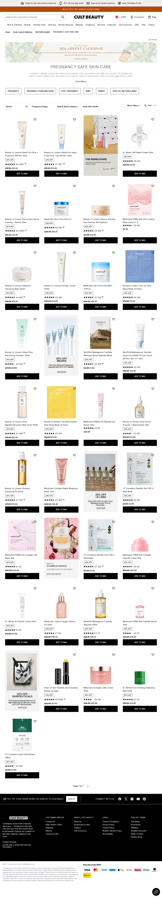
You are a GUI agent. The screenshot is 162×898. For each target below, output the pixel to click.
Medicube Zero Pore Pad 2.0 (57, 219)
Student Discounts (138, 831)
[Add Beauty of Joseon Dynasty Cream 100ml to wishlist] (74, 253)
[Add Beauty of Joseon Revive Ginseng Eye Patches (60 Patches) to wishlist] (114, 186)
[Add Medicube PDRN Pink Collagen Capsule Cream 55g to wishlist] (153, 522)
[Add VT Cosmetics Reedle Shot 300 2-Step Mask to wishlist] (114, 522)
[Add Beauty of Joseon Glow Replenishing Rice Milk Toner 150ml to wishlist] (35, 389)
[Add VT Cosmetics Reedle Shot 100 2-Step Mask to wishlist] (153, 455)
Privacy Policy (108, 825)
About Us (78, 821)
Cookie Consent (9, 842)
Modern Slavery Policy (112, 831)
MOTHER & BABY (43, 32)
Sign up (71, 799)
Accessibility (108, 834)
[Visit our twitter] (126, 799)
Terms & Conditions (111, 821)
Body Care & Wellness (22, 32)
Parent (101, 91)
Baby (88, 91)
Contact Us (50, 821)
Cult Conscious (80, 831)
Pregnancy (13, 91)
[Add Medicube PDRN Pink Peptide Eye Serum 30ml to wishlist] (114, 389)
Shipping (49, 828)
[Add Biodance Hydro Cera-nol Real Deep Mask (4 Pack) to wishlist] (153, 253)
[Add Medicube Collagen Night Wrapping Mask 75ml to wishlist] (74, 455)
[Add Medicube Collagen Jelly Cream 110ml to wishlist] (114, 655)
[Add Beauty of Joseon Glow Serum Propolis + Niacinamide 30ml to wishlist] (153, 389)
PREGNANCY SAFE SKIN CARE (81, 66)
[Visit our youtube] (138, 799)
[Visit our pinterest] (144, 799)
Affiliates (134, 828)
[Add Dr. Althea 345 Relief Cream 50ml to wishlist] (153, 119)
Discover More (81, 59)
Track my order (52, 834)
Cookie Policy (108, 828)
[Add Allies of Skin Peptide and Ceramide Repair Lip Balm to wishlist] (74, 655)
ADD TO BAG (22, 173)
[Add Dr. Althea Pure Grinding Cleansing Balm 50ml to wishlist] (153, 655)
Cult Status (135, 821)
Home (7, 32)
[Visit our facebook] (120, 799)
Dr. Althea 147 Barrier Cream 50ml (20, 621)
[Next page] (88, 786)
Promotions (135, 825)
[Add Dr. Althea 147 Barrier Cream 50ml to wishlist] (35, 588)
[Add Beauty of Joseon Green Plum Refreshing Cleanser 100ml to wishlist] (35, 319)
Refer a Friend (137, 834)
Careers (77, 828)
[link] (137, 17)
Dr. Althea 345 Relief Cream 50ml (138, 152)
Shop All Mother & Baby (125, 91)
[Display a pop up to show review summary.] (25, 164)
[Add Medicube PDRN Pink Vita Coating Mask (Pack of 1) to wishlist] (153, 186)
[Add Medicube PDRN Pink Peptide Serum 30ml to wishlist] (153, 588)
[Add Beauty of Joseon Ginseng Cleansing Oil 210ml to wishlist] (35, 455)
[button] (101, 145)
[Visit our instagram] (132, 799)
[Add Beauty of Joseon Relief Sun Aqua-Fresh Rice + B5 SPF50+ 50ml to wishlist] (74, 119)
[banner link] (61, 548)
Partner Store (136, 837)
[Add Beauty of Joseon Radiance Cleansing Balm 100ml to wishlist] (35, 253)
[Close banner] (154, 44)
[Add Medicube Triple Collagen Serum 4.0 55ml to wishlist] (74, 588)
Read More (81, 81)
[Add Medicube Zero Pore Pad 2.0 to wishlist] (74, 186)
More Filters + (133, 105)
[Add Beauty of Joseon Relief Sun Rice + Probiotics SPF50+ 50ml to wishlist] (35, 119)
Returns (49, 831)
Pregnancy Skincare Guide (40, 91)
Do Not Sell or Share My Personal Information (17, 846)
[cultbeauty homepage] (89, 17)
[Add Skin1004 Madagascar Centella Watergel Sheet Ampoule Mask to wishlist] (114, 319)
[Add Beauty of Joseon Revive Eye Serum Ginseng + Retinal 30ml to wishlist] (35, 186)
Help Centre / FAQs (54, 825)
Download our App (82, 825)
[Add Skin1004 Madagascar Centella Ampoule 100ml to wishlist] (114, 588)
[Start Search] (62, 17)
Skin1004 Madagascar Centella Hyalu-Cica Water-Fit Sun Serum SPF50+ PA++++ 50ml (137, 355)
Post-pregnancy (70, 91)
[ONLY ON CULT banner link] (61, 345)
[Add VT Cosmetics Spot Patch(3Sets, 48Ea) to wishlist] (35, 721)
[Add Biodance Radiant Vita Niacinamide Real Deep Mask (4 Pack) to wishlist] (74, 389)
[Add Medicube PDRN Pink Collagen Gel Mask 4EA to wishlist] (35, 522)
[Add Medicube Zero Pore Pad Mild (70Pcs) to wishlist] (114, 253)
